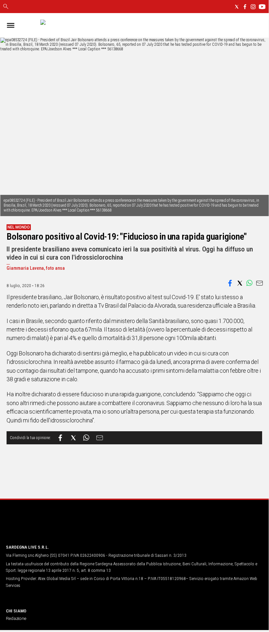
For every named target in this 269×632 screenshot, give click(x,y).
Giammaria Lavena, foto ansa (36, 268)
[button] (230, 283)
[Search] (5, 7)
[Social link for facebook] (244, 6)
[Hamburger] (10, 25)
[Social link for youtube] (262, 6)
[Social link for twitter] (236, 6)
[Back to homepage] (40, 526)
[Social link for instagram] (253, 6)
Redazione (16, 618)
